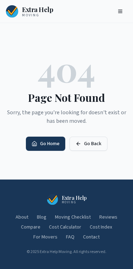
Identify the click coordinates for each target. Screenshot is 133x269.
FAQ (70, 237)
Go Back (92, 143)
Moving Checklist (73, 217)
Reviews (108, 217)
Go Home (50, 143)
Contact (91, 237)
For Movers (45, 237)
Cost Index (101, 227)
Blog (41, 217)
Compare (30, 227)
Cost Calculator (65, 227)
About (22, 217)
